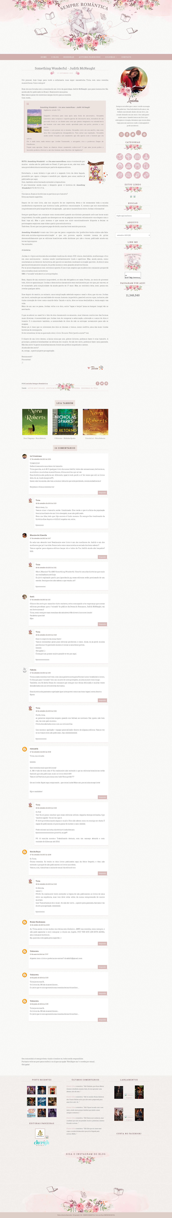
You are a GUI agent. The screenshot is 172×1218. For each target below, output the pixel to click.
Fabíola (33, 670)
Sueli (32, 596)
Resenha (76, 388)
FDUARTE (34, 749)
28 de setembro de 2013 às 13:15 (46, 503)
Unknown (34, 951)
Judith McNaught (54, 388)
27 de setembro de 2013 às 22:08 (40, 855)
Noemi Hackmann (37, 922)
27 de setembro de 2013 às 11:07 (40, 538)
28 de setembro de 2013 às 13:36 (46, 711)
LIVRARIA (67, 388)
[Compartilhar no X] (102, 383)
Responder (102, 493)
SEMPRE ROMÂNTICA (89, 1215)
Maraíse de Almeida (38, 535)
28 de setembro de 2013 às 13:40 (46, 808)
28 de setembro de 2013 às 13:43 (46, 884)
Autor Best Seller (36, 388)
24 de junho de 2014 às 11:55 (39, 1004)
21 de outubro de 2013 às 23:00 (40, 925)
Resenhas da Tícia (89, 388)
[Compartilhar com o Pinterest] (106, 383)
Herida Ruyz (35, 852)
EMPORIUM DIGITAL (109, 1215)
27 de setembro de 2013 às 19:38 (40, 752)
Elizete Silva (70, 1086)
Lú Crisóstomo (36, 456)
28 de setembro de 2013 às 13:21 (46, 567)
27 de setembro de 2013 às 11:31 (40, 600)
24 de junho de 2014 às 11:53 (39, 978)
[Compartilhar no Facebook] (97, 383)
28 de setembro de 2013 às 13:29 (46, 635)
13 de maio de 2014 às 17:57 (39, 954)
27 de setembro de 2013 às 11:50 (40, 673)
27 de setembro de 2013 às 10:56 (40, 459)
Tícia (38, 500)
